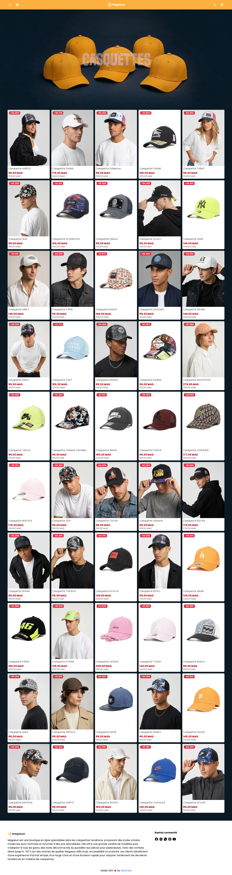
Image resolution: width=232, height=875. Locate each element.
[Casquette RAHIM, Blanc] (203, 279)
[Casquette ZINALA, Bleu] (116, 208)
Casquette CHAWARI (196, 450)
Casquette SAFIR (106, 732)
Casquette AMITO (63, 802)
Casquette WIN (17, 239)
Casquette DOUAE (194, 802)
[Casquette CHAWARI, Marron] (203, 420)
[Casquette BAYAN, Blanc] (116, 772)
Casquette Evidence (108, 168)
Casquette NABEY (150, 732)
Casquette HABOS (19, 168)
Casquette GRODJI (63, 732)
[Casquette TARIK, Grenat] (72, 279)
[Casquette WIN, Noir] (29, 208)
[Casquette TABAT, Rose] (203, 138)
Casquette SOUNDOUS (66, 239)
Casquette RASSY (106, 309)
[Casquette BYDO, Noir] (160, 560)
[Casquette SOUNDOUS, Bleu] (72, 208)
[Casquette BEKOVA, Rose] (29, 490)
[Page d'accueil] (116, 4)
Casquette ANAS (18, 380)
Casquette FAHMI (150, 168)
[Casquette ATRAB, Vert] (72, 631)
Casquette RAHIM (194, 309)
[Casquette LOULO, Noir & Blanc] (160, 208)
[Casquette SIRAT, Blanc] (29, 279)
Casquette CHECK (150, 450)
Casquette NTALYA (107, 591)
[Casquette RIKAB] (116, 420)
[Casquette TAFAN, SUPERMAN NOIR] (116, 490)
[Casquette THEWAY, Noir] (72, 560)
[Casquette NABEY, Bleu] (160, 701)
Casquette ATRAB (63, 661)
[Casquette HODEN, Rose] (116, 631)
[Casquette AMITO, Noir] (72, 772)
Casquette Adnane (151, 521)
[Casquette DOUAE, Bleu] (203, 772)
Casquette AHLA (18, 732)
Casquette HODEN (107, 661)
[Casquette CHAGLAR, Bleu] (160, 772)
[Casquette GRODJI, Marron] (72, 701)
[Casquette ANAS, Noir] (29, 349)
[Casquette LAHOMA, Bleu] (160, 279)
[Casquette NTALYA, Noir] (116, 560)
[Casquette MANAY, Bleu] (116, 349)
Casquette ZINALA (107, 239)
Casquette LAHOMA (151, 309)
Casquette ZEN (61, 521)
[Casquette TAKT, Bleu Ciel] (72, 349)
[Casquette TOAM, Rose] (160, 631)
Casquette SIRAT (18, 309)
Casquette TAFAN (107, 521)
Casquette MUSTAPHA (197, 380)
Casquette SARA (193, 239)
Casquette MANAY (107, 380)
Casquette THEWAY (64, 591)
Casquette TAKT (62, 380)
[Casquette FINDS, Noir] (29, 631)
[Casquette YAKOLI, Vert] (29, 420)
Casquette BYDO (149, 591)
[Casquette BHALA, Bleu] (203, 631)
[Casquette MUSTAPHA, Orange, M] (203, 349)
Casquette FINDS (18, 661)
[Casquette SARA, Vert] (203, 208)
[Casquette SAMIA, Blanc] (72, 138)
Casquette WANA (19, 591)
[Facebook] (157, 839)
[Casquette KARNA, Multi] (160, 349)
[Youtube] (174, 839)
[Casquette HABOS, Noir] (29, 138)
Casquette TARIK (62, 309)
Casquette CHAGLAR (152, 802)
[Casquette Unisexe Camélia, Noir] (72, 420)
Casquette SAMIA (63, 168)
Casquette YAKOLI (19, 450)
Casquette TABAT (194, 168)
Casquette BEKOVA (20, 521)
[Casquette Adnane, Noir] (160, 490)
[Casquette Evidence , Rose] (116, 138)
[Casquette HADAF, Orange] (203, 701)
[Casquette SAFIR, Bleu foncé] (116, 701)
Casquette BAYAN (194, 521)
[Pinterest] (170, 839)
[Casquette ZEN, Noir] (72, 490)
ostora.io (126, 870)
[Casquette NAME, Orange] (203, 560)
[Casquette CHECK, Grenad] (160, 420)
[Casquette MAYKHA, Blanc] (29, 772)
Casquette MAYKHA (20, 802)
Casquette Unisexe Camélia (69, 450)
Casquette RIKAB (106, 450)
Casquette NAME (193, 591)
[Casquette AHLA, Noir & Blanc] (29, 701)
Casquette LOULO (150, 239)
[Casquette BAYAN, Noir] (203, 490)
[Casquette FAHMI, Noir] (160, 138)
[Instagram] (161, 839)
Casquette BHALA (194, 661)
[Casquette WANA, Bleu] (29, 560)
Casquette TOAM (150, 661)
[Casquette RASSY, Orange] (116, 279)
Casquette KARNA (150, 380)
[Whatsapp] (166, 839)
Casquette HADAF (194, 732)
